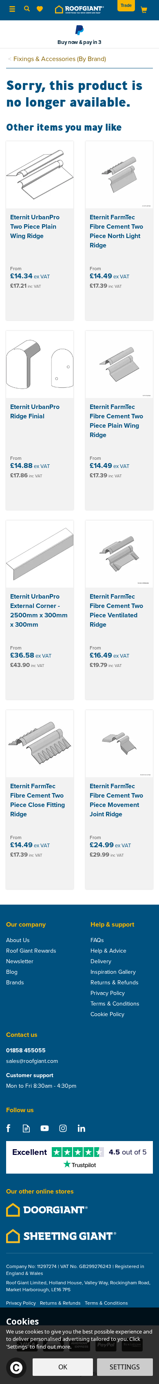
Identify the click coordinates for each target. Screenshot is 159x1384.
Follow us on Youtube (45, 1128)
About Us (18, 940)
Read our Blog (26, 1128)
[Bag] (144, 9)
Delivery (101, 962)
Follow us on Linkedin (81, 1128)
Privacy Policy (108, 993)
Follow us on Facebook (8, 1128)
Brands (15, 983)
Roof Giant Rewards (31, 951)
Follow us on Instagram (63, 1128)
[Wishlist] (41, 9)
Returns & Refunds (115, 983)
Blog (12, 972)
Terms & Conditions (115, 1004)
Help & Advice (108, 951)
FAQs (97, 940)
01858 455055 (26, 1051)
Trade (126, 5)
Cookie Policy (107, 1014)
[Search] (27, 9)
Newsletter (19, 962)
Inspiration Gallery (113, 972)
